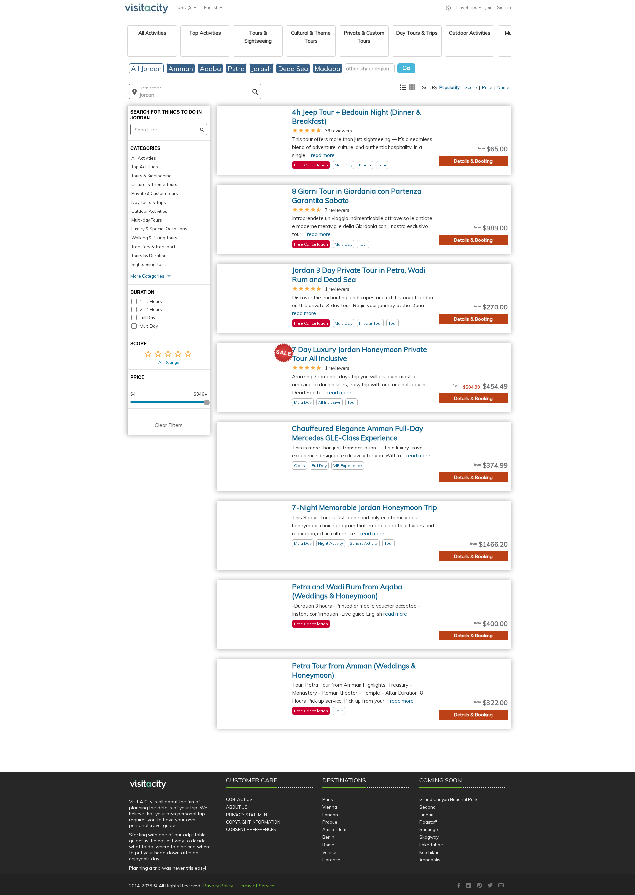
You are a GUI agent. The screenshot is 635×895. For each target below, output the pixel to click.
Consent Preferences (251, 829)
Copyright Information (253, 821)
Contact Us (239, 799)
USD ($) (185, 7)
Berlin (328, 837)
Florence (331, 859)
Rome (328, 844)
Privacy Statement (247, 814)
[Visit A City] (148, 784)
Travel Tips (467, 7)
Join (489, 7)
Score (471, 87)
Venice (329, 852)
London (330, 814)
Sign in (504, 7)
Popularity (449, 87)
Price (487, 87)
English (212, 7)
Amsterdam (334, 829)
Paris (327, 799)
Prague (329, 821)
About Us (237, 807)
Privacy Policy (218, 886)
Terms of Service (256, 886)
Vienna (329, 807)
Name (503, 87)
